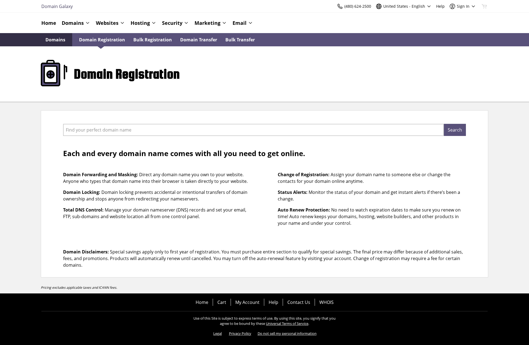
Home (202, 302)
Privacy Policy (240, 333)
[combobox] (253, 129)
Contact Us (298, 302)
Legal (217, 333)
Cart (221, 302)
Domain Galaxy (57, 6)
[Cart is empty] (484, 6)
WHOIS (326, 302)
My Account (247, 302)
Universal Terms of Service (287, 323)
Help (273, 302)
